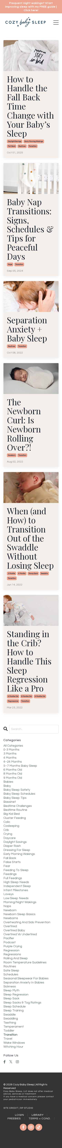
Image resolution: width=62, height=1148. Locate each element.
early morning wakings (33, 141)
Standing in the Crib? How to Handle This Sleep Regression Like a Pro (29, 661)
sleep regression (15, 994)
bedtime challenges (17, 806)
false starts (12, 862)
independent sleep (17, 886)
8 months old (26, 696)
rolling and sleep (15, 958)
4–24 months (12, 761)
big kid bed (11, 813)
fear (6, 866)
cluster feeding (14, 818)
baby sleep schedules (19, 793)
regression (11, 950)
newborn (11, 455)
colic (6, 822)
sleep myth (11, 990)
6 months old (13, 696)
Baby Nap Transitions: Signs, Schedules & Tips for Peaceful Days (30, 229)
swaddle (44, 573)
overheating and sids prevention (26, 922)
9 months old (40, 696)
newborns (10, 918)
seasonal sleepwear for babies (26, 978)
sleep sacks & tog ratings (22, 1002)
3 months (11, 573)
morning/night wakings (19, 902)
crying (7, 834)
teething (9, 1022)
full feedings (12, 878)
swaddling (10, 1018)
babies (8, 781)
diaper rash (12, 846)
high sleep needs (16, 882)
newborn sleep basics (19, 914)
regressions (13, 701)
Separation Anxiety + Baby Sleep (27, 329)
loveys (8, 894)
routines (22, 146)
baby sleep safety (16, 789)
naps (10, 264)
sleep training (13, 1010)
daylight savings (14, 141)
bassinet (9, 801)
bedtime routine (15, 809)
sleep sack (33, 573)
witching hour (13, 1046)
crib (6, 830)
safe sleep (11, 970)
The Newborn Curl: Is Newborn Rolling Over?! (24, 424)
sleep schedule (14, 1006)
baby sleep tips (15, 797)
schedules (10, 974)
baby (7, 785)
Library (38, 1115)
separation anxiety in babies (23, 982)
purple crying (12, 946)
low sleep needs (16, 898)
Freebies (14, 1118)
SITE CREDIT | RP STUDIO (18, 1108)
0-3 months (11, 749)
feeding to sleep (15, 870)
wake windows (14, 1042)
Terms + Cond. (40, 1118)
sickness (9, 986)
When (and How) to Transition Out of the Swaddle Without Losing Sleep (30, 538)
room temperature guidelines (24, 962)
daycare (9, 838)
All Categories (13, 745)
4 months (21, 573)
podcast (9, 942)
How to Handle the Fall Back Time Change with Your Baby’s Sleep (30, 106)
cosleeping (11, 825)
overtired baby (14, 930)
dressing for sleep (16, 850)
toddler (8, 1030)
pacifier (8, 938)
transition (33, 146)
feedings (10, 874)
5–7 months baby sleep (20, 765)
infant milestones (15, 890)
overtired (10, 926)
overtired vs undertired (20, 934)
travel (7, 1038)
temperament (13, 1026)
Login (19, 1115)
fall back (11, 146)
